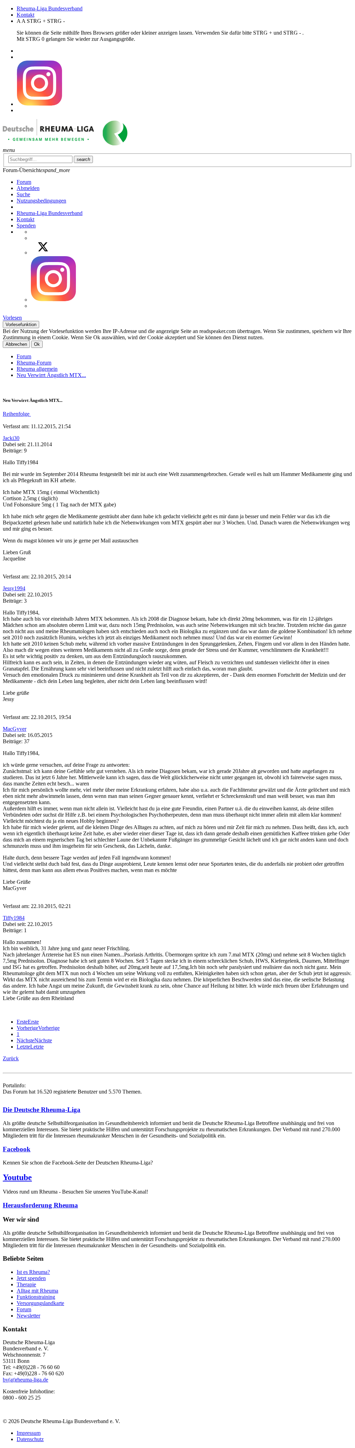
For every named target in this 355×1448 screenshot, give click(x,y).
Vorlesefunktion (21, 324)
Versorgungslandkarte (40, 1303)
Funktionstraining (36, 1297)
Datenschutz (30, 1439)
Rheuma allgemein (37, 369)
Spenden (26, 225)
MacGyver (14, 729)
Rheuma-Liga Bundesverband (50, 8)
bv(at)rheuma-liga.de (25, 1380)
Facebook (17, 1149)
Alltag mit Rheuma (37, 1291)
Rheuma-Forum (34, 363)
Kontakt (25, 15)
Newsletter (28, 1316)
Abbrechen (16, 344)
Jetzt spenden (31, 1278)
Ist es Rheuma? (33, 1272)
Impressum (29, 1433)
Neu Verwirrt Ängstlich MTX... (51, 375)
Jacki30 (11, 438)
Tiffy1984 (14, 918)
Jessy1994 (14, 588)
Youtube (17, 1177)
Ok (37, 344)
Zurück (11, 1058)
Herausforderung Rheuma (40, 1205)
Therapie (26, 1284)
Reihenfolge (17, 414)
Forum (24, 356)
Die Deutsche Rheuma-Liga (41, 1109)
